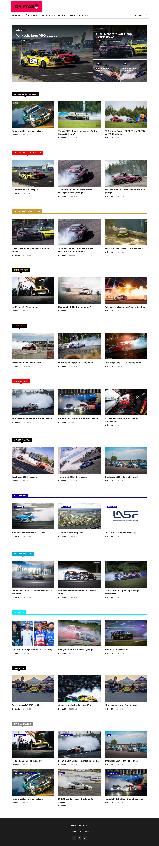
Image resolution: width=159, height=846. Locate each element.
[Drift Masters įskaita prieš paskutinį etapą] (126, 290)
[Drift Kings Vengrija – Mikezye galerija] (126, 346)
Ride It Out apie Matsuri (116, 649)
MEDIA (72, 15)
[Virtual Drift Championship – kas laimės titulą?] (79, 574)
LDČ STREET (100, 29)
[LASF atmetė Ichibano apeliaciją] (126, 516)
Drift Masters (20, 735)
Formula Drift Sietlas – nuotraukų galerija (32, 418)
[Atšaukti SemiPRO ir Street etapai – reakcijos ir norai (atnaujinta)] (79, 173)
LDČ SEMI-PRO (20, 30)
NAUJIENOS (16, 15)
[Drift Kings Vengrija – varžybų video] (79, 346)
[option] (79, 121)
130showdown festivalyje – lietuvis (28, 533)
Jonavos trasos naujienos (70, 533)
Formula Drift (66, 735)
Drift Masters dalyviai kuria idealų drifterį (32, 649)
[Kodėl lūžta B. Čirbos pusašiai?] (33, 290)
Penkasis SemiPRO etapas (36, 35)
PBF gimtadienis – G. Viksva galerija (75, 649)
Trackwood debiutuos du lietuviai (28, 363)
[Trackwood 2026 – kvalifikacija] (79, 460)
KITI (98, 64)
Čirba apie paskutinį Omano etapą (121, 705)
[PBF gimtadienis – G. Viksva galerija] (79, 633)
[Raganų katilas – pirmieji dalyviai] (33, 114)
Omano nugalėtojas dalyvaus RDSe (75, 705)
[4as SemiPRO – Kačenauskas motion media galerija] (126, 173)
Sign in (137, 15)
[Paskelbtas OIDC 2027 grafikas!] (33, 688)
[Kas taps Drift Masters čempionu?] (79, 290)
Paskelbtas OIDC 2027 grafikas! (27, 705)
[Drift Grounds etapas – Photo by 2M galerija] (79, 782)
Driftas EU (16, 135)
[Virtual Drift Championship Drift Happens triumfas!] (33, 574)
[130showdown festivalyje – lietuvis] (33, 516)
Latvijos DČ (19, 773)
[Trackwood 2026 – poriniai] (33, 460)
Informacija (19, 507)
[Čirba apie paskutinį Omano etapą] (126, 688)
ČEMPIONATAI (32, 15)
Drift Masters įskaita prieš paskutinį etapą (125, 307)
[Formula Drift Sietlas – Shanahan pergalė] (79, 402)
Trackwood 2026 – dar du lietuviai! (121, 477)
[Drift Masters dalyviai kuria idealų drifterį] (33, 633)
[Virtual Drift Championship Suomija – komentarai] (126, 574)
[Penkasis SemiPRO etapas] (33, 173)
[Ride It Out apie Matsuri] (126, 633)
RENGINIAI (83, 15)
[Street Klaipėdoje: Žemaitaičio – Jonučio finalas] (33, 232)
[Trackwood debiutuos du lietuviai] (33, 346)
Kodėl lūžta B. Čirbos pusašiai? (27, 307)
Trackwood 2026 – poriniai (24, 477)
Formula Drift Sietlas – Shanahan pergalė (78, 418)
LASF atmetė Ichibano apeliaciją (120, 533)
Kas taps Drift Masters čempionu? (74, 307)
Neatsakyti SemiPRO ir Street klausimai (124, 248)
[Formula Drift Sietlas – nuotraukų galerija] (33, 402)
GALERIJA (61, 15)
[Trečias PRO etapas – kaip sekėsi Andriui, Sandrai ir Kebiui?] (79, 114)
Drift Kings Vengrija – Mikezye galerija (123, 363)
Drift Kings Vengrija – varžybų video (75, 363)
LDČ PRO (34, 773)
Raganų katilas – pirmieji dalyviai (27, 131)
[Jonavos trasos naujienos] (79, 516)
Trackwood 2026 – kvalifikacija (72, 477)
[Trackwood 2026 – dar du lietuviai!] (126, 460)
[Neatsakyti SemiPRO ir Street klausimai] (126, 232)
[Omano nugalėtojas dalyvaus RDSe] (79, 688)
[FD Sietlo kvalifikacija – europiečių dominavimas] (126, 402)
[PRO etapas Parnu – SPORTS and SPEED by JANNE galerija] (126, 114)
